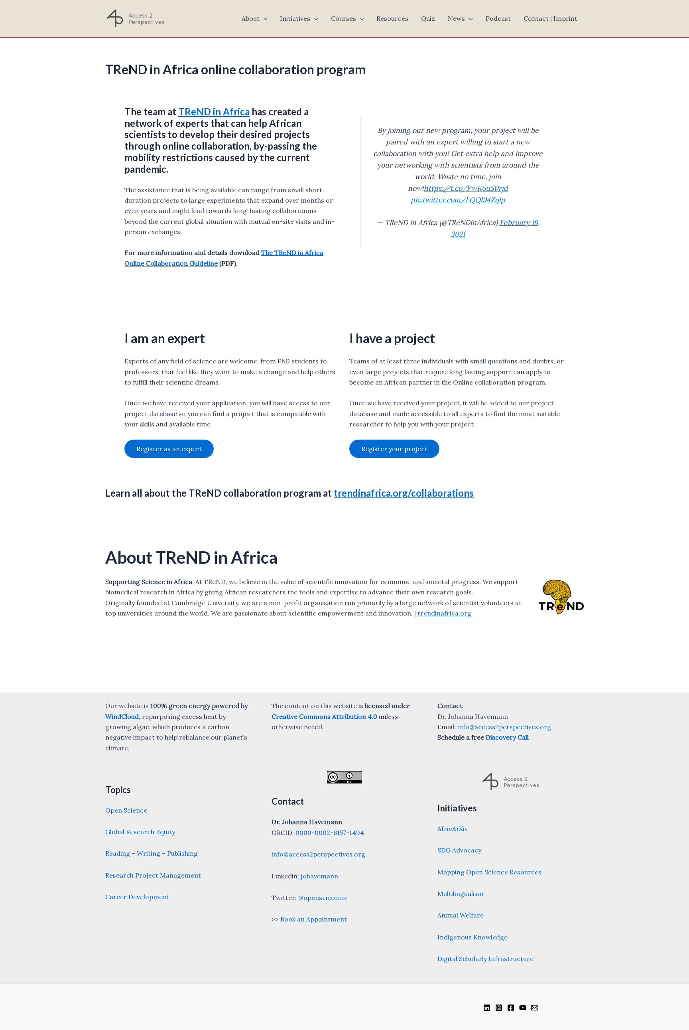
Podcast (498, 18)
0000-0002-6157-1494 (329, 833)
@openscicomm (322, 898)
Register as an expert (169, 449)
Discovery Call (507, 737)
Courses (343, 18)
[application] (264, 18)
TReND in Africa (214, 111)
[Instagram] (498, 1007)
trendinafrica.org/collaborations (404, 493)
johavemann (319, 876)
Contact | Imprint (550, 18)
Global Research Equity (140, 832)
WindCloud (122, 716)
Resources (392, 18)
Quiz (428, 18)
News (456, 18)
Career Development (137, 897)
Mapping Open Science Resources (489, 872)
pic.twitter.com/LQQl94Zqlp (458, 199)
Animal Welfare (460, 915)
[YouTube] (522, 1007)
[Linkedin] (486, 1007)
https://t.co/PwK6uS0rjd (466, 188)
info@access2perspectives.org (318, 854)
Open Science (126, 810)
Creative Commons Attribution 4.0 (324, 716)
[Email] (534, 1007)
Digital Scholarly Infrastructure (485, 959)
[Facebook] (510, 1007)
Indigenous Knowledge (472, 937)
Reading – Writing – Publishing (151, 853)
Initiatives (295, 18)
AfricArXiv (452, 829)
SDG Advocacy (459, 850)
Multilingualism (460, 894)
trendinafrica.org (444, 613)
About (251, 18)
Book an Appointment (313, 919)
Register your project (394, 449)
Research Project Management (153, 875)
